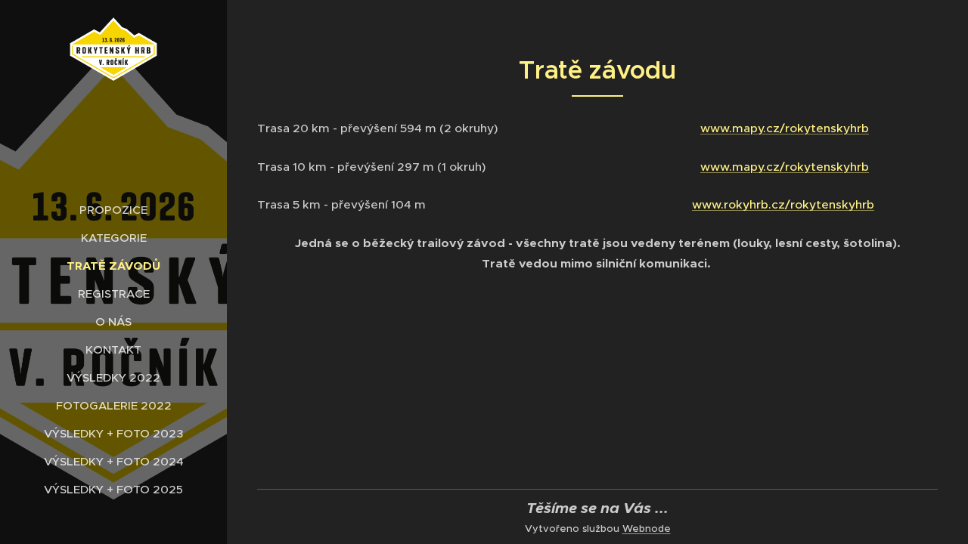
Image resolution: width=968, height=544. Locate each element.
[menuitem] (113, 209)
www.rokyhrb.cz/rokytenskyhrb (783, 204)
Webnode (646, 528)
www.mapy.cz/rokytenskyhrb (784, 128)
